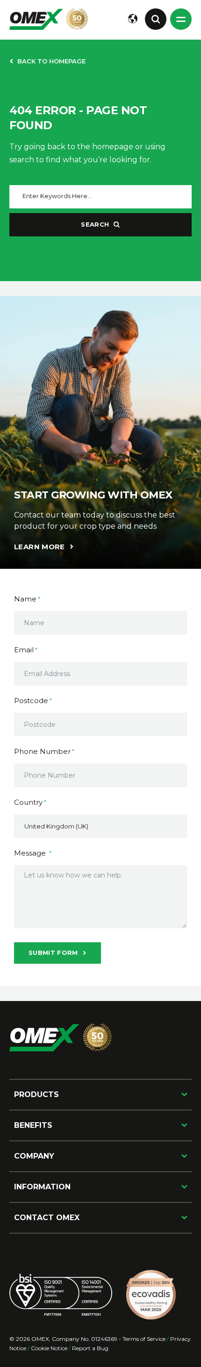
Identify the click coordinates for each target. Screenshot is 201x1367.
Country (28, 802)
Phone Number (42, 751)
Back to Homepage (51, 61)
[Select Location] (132, 19)
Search (95, 224)
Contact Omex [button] (46, 1217)
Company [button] (34, 1156)
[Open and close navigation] (181, 19)
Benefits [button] (33, 1125)
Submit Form (53, 952)
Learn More (39, 546)
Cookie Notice (49, 1348)
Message (31, 853)
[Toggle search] (155, 19)
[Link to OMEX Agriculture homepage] (48, 19)
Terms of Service (143, 1338)
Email (24, 649)
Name (25, 598)
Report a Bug (90, 1348)
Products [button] (36, 1094)
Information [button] (42, 1186)
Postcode (31, 700)
